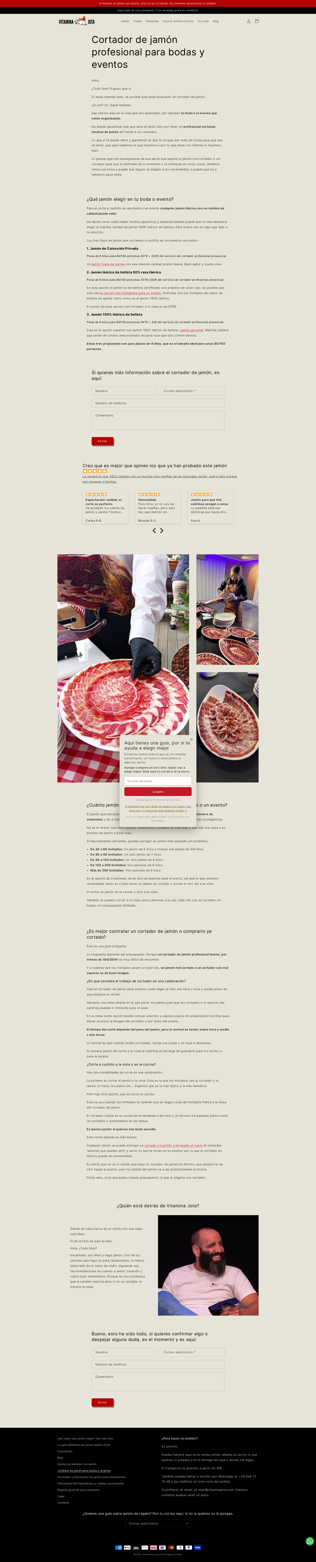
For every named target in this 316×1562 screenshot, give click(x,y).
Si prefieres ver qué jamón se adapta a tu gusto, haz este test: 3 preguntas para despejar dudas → (158, 808)
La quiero (158, 791)
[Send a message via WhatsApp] (310, 1541)
